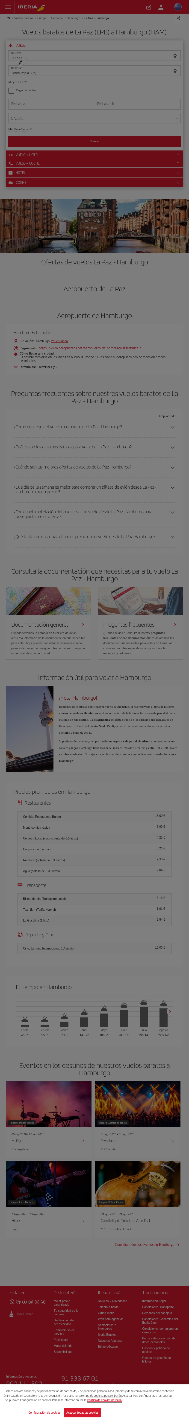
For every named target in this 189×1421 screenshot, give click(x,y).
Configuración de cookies (44, 1412)
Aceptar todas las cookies (82, 1412)
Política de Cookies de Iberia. (104, 1400)
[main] (94, 1402)
